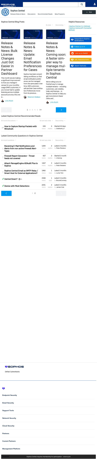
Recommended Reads (45, 14)
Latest (60, 146)
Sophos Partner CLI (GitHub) (79, 26)
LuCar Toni (59, 173)
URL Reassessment (82, 60)
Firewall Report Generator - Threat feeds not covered (19, 157)
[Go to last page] (41, 110)
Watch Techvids (80, 66)
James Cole (60, 187)
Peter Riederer (61, 148)
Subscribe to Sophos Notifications (82, 40)
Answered (3, 179)
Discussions (31, 14)
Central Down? (10, 179)
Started (60, 126)
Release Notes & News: (7, 47)
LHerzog (59, 158)
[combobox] (50, 4)
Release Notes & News (17, 14)
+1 (21, 179)
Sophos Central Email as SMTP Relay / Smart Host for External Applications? (21, 171)
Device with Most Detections (16, 186)
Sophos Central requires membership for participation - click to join (49, 457)
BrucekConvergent (62, 180)
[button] (81, 4)
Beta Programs (60, 14)
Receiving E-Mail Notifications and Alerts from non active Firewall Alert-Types (20, 148)
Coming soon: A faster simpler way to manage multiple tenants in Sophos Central (56, 65)
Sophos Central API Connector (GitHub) (80, 29)
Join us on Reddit (81, 53)
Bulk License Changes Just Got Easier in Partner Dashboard (9, 62)
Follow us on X (79, 47)
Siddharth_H (60, 128)
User (94, 4)
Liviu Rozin (9, 101)
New (90, 12)
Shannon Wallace (34, 97)
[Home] (11, 5)
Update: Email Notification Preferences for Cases (33, 62)
